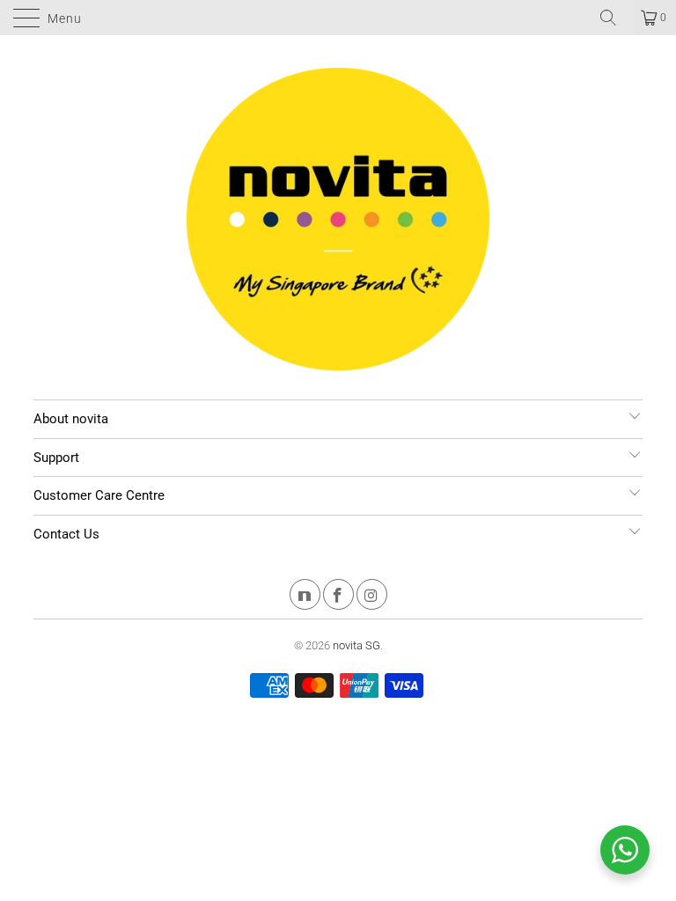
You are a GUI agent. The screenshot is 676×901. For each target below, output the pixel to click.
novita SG (356, 645)
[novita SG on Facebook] (338, 597)
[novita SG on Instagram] (372, 597)
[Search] (614, 18)
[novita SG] (338, 17)
